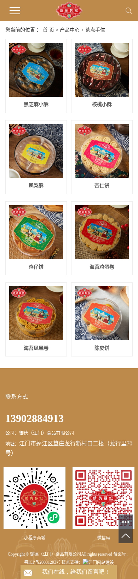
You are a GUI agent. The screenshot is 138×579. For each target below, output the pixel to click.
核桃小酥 (102, 104)
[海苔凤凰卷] (36, 313)
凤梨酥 (36, 185)
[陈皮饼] (102, 313)
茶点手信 (95, 30)
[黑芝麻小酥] (36, 70)
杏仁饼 (101, 185)
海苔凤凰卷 (36, 348)
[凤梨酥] (36, 151)
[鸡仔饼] (36, 232)
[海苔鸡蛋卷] (102, 232)
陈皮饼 (101, 348)
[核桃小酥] (102, 70)
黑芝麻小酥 (36, 104)
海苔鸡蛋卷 (102, 267)
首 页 (48, 30)
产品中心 (70, 30)
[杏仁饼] (102, 151)
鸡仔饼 (36, 267)
